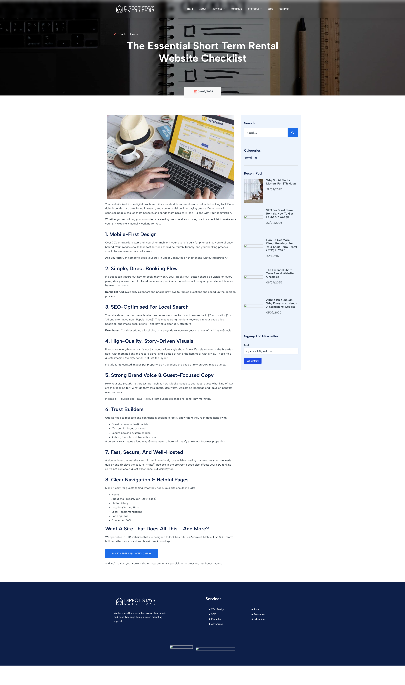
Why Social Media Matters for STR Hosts (281, 181)
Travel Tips (251, 157)
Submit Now (253, 360)
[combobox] (265, 132)
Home (190, 8)
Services (217, 8)
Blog (270, 8)
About (202, 8)
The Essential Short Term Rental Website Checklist (280, 273)
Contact (284, 8)
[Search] (293, 132)
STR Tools (253, 8)
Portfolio (236, 8)
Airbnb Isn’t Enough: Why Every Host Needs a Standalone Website (281, 303)
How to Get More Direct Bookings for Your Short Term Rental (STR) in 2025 (281, 245)
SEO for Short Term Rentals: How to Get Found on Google (279, 213)
